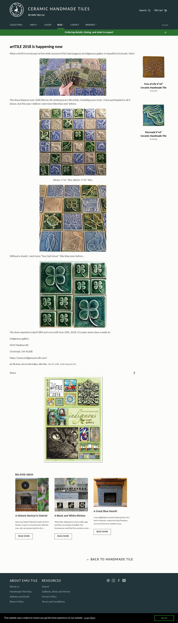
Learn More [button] (89, 618)
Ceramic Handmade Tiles (59, 9)
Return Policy (17, 602)
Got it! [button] (164, 618)
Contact (74, 25)
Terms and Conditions (53, 602)
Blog (60, 25)
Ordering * (91, 25)
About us (14, 586)
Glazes (47, 25)
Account (165, 25)
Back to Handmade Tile (111, 559)
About (33, 25)
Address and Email (19, 597)
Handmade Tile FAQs (21, 591)
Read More (24, 536)
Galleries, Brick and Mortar (56, 591)
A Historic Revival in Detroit (31, 515)
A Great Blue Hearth (105, 511)
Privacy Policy (49, 597)
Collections (16, 25)
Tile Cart (161, 10)
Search (145, 10)
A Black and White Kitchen (70, 515)
